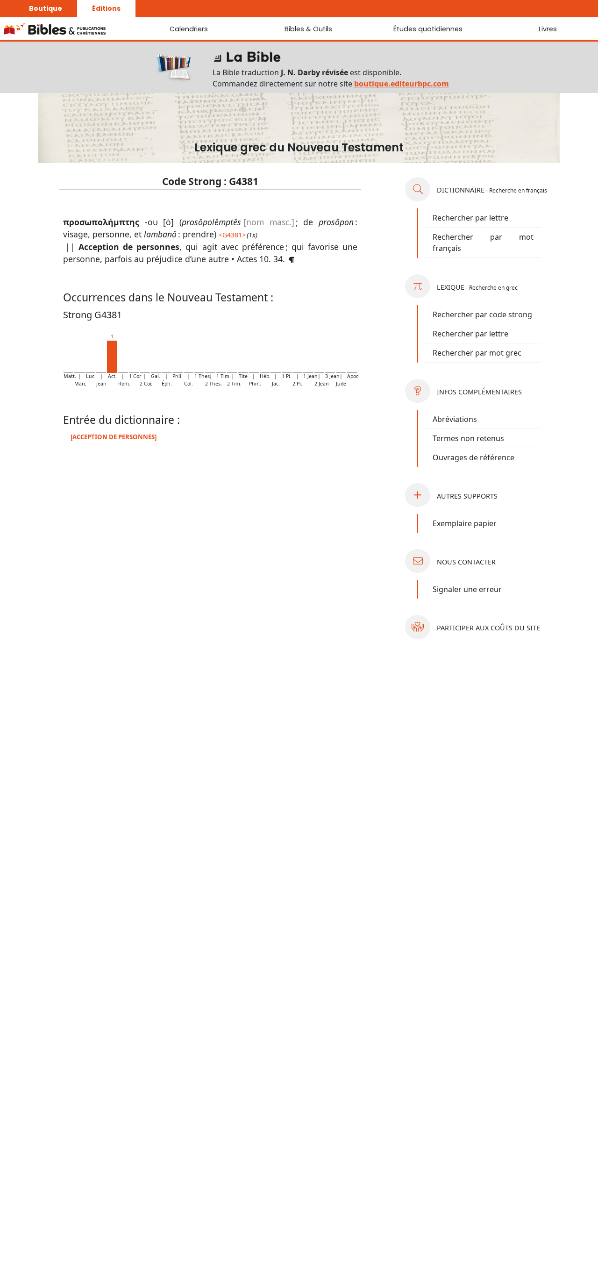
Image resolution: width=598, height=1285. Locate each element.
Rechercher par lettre (470, 218)
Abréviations (455, 419)
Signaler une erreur (467, 589)
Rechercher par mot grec (477, 353)
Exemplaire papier (465, 523)
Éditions (106, 8)
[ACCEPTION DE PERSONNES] (114, 437)
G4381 (232, 234)
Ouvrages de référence (473, 457)
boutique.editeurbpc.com (401, 84)
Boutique (45, 8)
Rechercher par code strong (482, 314)
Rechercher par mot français (483, 242)
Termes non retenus (468, 438)
